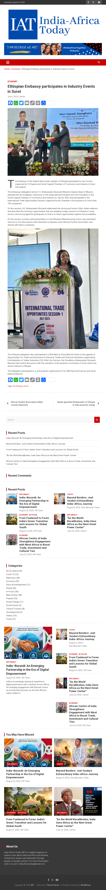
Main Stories (12, 595)
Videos (9, 615)
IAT (32, 885)
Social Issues (12, 605)
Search (97, 420)
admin (22, 96)
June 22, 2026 (73, 531)
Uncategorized (12, 612)
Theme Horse (53, 885)
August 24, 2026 (26, 510)
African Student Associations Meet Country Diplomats (27, 403)
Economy (12, 81)
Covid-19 (10, 574)
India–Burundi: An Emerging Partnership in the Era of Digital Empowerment (39, 438)
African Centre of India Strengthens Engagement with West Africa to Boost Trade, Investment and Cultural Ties (34, 544)
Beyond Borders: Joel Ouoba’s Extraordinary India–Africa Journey (35, 444)
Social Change (12, 602)
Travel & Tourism (14, 608)
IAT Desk (39, 510)
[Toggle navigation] (7, 62)
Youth (70, 494)
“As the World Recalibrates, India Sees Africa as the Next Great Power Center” (41, 455)
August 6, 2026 (73, 507)
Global (9, 588)
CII (14, 386)
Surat (25, 386)
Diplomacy (24, 494)
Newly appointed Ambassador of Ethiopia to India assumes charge (76, 403)
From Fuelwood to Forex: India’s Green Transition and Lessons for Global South (42, 449)
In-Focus (33, 515)
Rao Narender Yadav (91, 507)
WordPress (86, 885)
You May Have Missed (20, 734)
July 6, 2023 (13, 96)
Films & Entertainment (16, 584)
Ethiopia (19, 386)
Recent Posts (16, 489)
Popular (9, 598)
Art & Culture (12, 571)
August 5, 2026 (25, 531)
